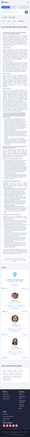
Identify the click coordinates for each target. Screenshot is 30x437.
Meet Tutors (6, 394)
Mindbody (6, 138)
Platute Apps (6, 398)
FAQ (4, 420)
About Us (21, 394)
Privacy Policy (6, 418)
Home (3, 21)
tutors (8, 21)
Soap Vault (6, 131)
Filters (14, 7)
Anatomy (24, 69)
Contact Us (5, 414)
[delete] (26, 12)
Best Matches (24, 7)
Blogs (20, 408)
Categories (6, 7)
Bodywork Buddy (8, 119)
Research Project (22, 244)
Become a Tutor (7, 396)
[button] (4, 17)
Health (14, 21)
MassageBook (7, 124)
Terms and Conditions (8, 416)
